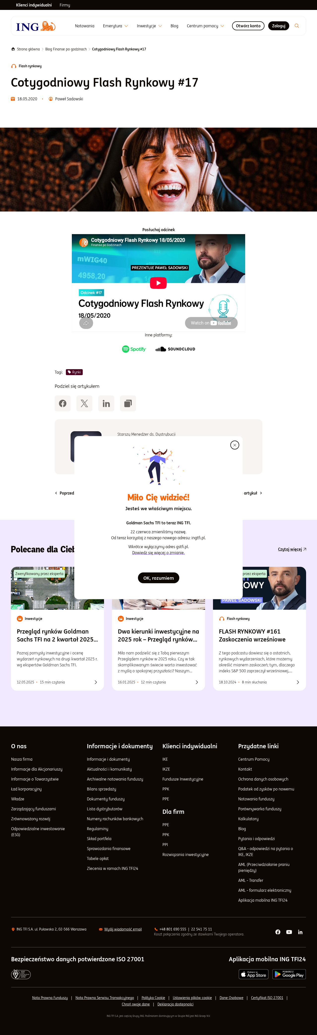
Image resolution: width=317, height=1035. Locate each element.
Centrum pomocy (202, 25)
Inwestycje (146, 25)
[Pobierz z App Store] (253, 974)
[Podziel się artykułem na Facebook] (63, 403)
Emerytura (112, 25)
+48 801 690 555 (172, 929)
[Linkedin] (300, 932)
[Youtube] (289, 932)
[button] (128, 403)
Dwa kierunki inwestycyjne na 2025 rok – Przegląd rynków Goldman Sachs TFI (158, 635)
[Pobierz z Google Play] (289, 974)
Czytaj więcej (290, 549)
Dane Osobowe (231, 998)
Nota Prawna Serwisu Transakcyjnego (105, 998)
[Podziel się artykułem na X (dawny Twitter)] (84, 403)
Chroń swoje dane (136, 1004)
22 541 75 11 (201, 929)
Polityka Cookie (153, 998)
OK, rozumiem (158, 578)
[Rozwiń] (126, 26)
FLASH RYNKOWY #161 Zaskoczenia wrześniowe (252, 635)
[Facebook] (278, 932)
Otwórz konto (248, 25)
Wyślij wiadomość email (123, 929)
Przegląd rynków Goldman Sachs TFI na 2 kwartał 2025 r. (55, 635)
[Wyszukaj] (297, 26)
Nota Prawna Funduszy (50, 998)
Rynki (76, 372)
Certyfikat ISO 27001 (267, 998)
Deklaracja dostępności (175, 1004)
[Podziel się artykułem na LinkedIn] (106, 403)
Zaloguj (278, 25)
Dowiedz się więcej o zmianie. (158, 552)
